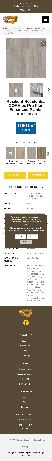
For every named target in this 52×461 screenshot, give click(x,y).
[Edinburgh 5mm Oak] (42, 153)
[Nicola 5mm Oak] (10, 153)
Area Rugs (25, 355)
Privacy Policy (39, 440)
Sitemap (25, 447)
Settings (26, 241)
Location (25, 407)
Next (48, 88)
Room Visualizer (25, 383)
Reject (32, 236)
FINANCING (38, 175)
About (25, 397)
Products (25, 28)
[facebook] (26, 322)
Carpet (25, 340)
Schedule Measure (25, 373)
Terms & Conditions (24, 440)
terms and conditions (17, 230)
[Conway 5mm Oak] (31, 153)
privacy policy (29, 228)
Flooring (12, 28)
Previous (4, 88)
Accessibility (10, 440)
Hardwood (25, 345)
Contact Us (15, 175)
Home (5, 28)
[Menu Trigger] (45, 19)
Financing (25, 378)
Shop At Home (25, 369)
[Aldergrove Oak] (21, 153)
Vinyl (18, 28)
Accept (20, 236)
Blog (25, 402)
